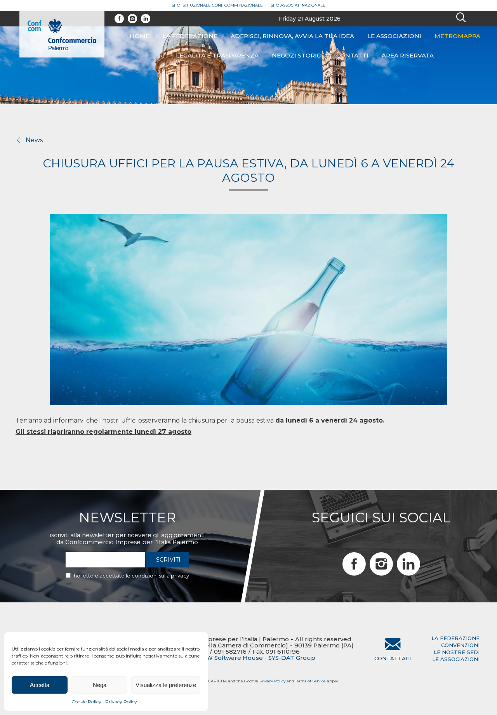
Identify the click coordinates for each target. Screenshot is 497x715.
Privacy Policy (121, 702)
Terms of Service (310, 681)
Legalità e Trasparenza (217, 55)
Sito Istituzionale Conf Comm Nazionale (217, 5)
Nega (99, 685)
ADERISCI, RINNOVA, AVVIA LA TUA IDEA (292, 36)
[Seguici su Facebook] (119, 18)
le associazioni (456, 659)
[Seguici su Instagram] (132, 18)
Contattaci (392, 658)
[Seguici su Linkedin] (145, 18)
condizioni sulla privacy (160, 575)
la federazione (455, 638)
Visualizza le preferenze (166, 685)
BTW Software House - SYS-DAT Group (256, 658)
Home (139, 36)
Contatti (352, 55)
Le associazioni (394, 36)
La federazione (190, 36)
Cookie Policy (86, 702)
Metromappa (457, 36)
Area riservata (408, 55)
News (34, 140)
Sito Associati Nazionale (298, 5)
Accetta (39, 685)
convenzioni (460, 645)
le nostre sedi (457, 652)
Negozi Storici (297, 55)
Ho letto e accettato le (131, 575)
